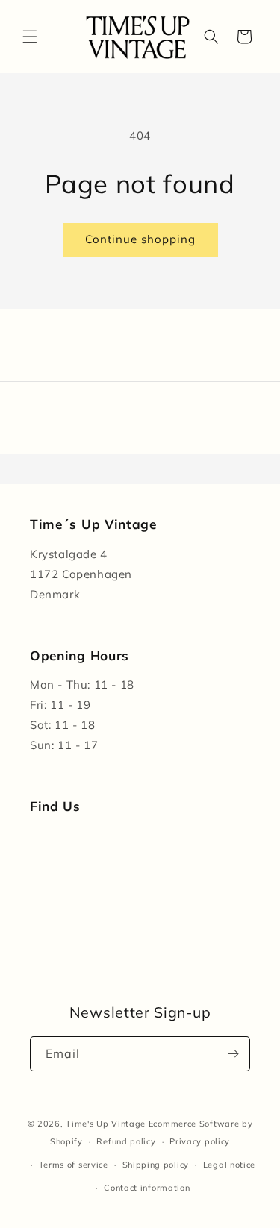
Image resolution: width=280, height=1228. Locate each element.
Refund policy (125, 1141)
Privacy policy (199, 1141)
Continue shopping (140, 239)
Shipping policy (156, 1164)
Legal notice (229, 1164)
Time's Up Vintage (106, 1123)
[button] (29, 36)
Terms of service (73, 1164)
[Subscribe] (233, 1053)
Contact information (147, 1187)
